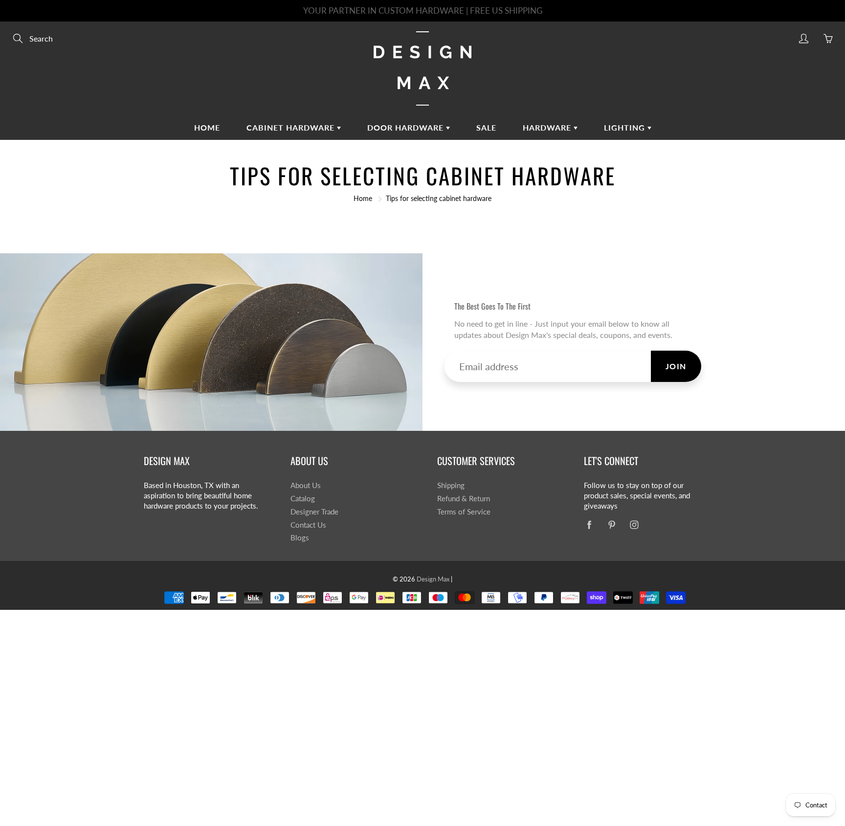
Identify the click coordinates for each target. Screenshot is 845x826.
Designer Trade (314, 512)
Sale (486, 127)
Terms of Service (463, 512)
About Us (305, 485)
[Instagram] (634, 525)
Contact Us (308, 525)
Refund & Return (463, 498)
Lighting (625, 127)
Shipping (451, 485)
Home (207, 127)
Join (676, 366)
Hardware (548, 127)
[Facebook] (589, 525)
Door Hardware (406, 127)
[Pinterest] (611, 525)
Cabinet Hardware (291, 127)
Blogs (299, 538)
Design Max (433, 579)
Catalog (302, 498)
